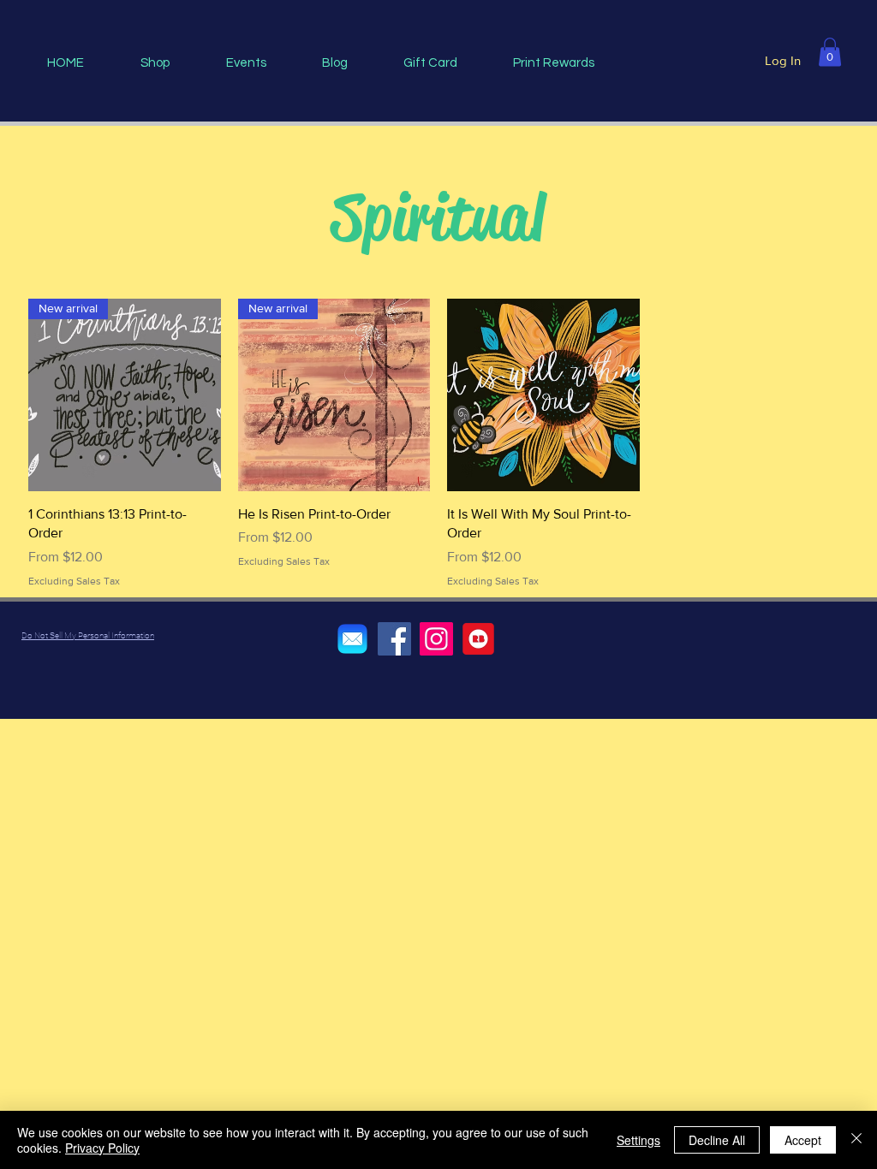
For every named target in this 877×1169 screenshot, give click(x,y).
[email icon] (352, 639)
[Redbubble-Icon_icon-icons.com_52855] (478, 639)
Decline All (717, 1139)
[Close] (856, 1139)
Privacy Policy (102, 1147)
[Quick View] (543, 395)
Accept (803, 1139)
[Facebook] (394, 639)
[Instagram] (436, 639)
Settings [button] (638, 1139)
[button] (830, 52)
